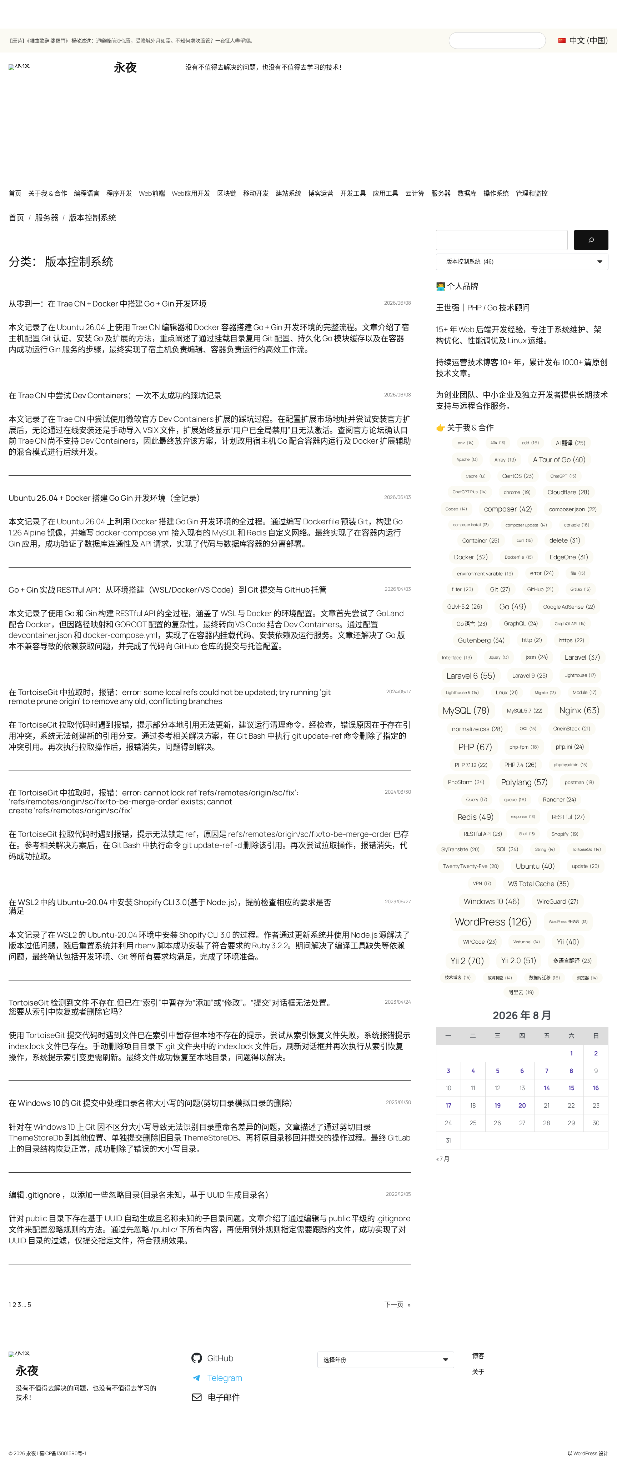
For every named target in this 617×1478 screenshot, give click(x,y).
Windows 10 (492, 901)
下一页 (397, 1304)
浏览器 (587, 977)
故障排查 (500, 977)
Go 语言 (472, 624)
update (586, 866)
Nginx (580, 710)
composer (508, 509)
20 (522, 1105)
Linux (507, 692)
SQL (507, 849)
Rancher (559, 799)
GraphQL (521, 623)
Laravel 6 (471, 675)
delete (565, 540)
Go (513, 606)
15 (571, 1088)
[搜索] (591, 240)
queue (515, 800)
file (578, 573)
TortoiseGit (586, 849)
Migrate (545, 692)
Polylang (524, 782)
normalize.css (477, 729)
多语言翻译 (572, 960)
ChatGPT (564, 476)
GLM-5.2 (465, 606)
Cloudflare (569, 492)
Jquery (499, 657)
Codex (456, 508)
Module (585, 692)
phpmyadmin (571, 764)
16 (596, 1088)
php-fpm (524, 747)
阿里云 (521, 992)
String (545, 849)
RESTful (568, 817)
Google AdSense (569, 606)
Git (500, 589)
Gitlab (581, 589)
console (577, 525)
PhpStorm (466, 782)
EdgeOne (569, 557)
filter (462, 589)
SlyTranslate (460, 849)
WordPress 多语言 (568, 921)
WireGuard (558, 901)
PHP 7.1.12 (471, 764)
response (523, 816)
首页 (16, 217)
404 (498, 442)
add (530, 443)
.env (465, 442)
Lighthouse (580, 675)
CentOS (518, 476)
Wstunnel (526, 941)
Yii (568, 942)
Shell (527, 833)
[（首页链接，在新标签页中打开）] (19, 67)
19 (498, 1105)
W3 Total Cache (539, 883)
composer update (526, 525)
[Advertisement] (308, 132)
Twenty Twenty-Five (471, 866)
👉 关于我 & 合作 (465, 427)
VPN (482, 883)
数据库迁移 (544, 978)
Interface (457, 657)
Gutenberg (481, 639)
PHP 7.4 (521, 765)
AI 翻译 (571, 443)
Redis (476, 817)
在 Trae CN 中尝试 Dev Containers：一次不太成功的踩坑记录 (115, 395)
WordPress (493, 921)
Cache (475, 476)
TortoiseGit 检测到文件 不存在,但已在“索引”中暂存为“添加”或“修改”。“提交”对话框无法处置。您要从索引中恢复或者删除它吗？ (172, 1007)
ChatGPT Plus (470, 491)
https (571, 640)
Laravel (583, 657)
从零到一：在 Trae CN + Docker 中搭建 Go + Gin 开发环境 (108, 303)
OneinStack (572, 728)
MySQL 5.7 (525, 710)
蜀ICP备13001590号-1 (62, 1453)
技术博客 (458, 977)
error (542, 573)
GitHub (540, 589)
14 (547, 1088)
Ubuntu (535, 866)
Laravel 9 (530, 675)
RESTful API (483, 834)
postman (580, 782)
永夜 (125, 67)
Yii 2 (467, 961)
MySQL (466, 710)
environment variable (485, 573)
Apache (467, 459)
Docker (471, 557)
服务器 (47, 217)
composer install (471, 524)
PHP (475, 747)
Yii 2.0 (519, 960)
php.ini (570, 746)
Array (505, 459)
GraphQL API (570, 623)
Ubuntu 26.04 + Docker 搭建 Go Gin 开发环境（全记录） (107, 498)
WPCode (480, 941)
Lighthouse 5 (462, 692)
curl (525, 540)
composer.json (573, 509)
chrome (517, 492)
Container (481, 540)
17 (448, 1105)
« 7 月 (443, 1159)
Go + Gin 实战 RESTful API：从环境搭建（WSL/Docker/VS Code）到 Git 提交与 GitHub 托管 (168, 589)
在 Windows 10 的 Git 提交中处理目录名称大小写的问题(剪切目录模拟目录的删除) (150, 1103)
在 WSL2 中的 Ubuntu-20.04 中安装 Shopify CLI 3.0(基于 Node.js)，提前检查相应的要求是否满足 (170, 907)
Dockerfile (519, 557)
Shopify (565, 833)
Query (476, 799)
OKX (528, 728)
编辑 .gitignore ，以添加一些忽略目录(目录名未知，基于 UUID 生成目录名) (139, 1194)
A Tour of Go (559, 459)
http (532, 639)
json (537, 657)
